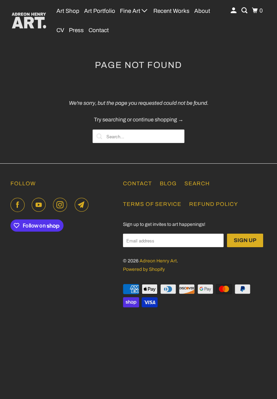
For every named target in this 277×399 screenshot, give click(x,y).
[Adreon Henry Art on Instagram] (61, 205)
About (202, 11)
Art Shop (67, 11)
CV (60, 30)
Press (76, 30)
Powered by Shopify (144, 269)
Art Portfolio (99, 11)
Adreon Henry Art (158, 260)
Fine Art (131, 11)
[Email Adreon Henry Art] (83, 205)
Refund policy (213, 204)
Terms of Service (152, 204)
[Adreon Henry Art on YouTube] (40, 205)
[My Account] (234, 10)
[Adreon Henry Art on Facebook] (18, 205)
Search (197, 183)
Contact (99, 30)
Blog (168, 183)
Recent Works (171, 11)
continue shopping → (158, 119)
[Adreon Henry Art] (29, 20)
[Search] (245, 10)
